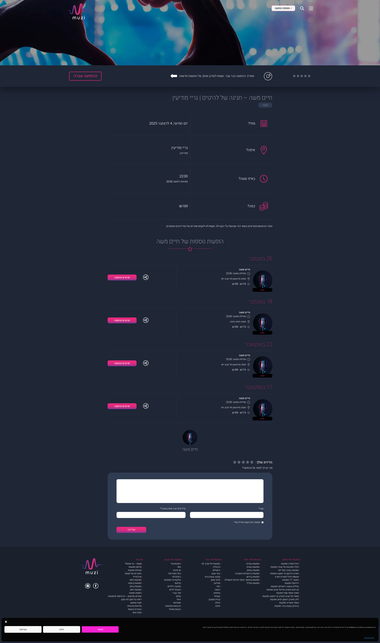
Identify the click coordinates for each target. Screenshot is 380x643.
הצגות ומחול (175, 609)
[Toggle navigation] (309, 8)
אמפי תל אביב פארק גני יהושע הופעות (280, 596)
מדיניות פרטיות (369, 637)
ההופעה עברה (85, 76)
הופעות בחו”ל (253, 583)
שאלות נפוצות (134, 570)
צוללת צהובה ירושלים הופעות (285, 586)
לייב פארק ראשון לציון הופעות (284, 599)
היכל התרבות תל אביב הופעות (285, 567)
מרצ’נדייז (137, 577)
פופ (179, 567)
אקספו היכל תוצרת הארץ (287, 577)
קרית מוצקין (214, 599)
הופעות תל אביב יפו (211, 564)
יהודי (178, 599)
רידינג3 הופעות (292, 583)
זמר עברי (176, 593)
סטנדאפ (177, 603)
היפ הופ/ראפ (174, 573)
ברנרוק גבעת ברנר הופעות (286, 606)
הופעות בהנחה (134, 583)
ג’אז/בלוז (176, 577)
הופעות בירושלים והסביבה (247, 573)
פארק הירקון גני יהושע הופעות (284, 573)
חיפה (217, 606)
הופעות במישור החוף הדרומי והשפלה (241, 580)
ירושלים (216, 570)
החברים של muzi (133, 573)
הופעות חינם (135, 580)
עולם (178, 596)
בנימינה (216, 593)
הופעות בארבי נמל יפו (288, 570)
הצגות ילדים (175, 589)
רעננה (217, 589)
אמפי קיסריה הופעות (289, 603)
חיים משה (244, 270)
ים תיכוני (177, 570)
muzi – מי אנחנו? (133, 564)
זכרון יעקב (215, 580)
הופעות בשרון (253, 567)
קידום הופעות (135, 567)
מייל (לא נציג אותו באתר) (174, 508)
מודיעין (217, 583)
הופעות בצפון (253, 570)
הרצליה (216, 567)
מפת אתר (136, 612)
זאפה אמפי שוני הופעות (287, 593)
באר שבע (215, 573)
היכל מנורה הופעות (290, 564)
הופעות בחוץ (135, 586)
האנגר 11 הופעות (290, 580)
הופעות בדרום (252, 577)
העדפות (23, 629)
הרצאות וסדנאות (173, 606)
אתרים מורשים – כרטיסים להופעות (124, 596)
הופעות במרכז (252, 564)
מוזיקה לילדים (174, 586)
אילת (217, 603)
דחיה (61, 629)
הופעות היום (135, 589)
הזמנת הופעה (135, 593)
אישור (100, 629)
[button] (5, 621)
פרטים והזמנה (122, 278)
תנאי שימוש (135, 603)
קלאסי (178, 583)
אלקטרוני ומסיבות (172, 580)
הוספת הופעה (283, 8)
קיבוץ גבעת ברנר (212, 577)
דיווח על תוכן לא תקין (131, 599)
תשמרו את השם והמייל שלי (247, 522)
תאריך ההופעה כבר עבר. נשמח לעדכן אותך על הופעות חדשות (216, 76)
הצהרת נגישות (134, 609)
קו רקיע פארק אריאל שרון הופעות (282, 589)
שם (261, 508)
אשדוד (217, 596)
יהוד (218, 586)
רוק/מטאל (176, 564)
